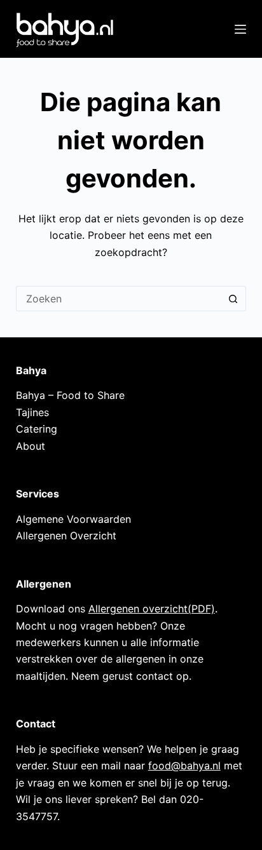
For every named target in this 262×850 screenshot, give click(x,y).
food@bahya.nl (184, 765)
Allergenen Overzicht (66, 535)
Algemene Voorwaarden (73, 519)
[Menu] (240, 29)
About (30, 446)
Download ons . (116, 608)
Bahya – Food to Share (70, 395)
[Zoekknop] (233, 298)
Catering (36, 428)
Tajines (32, 412)
